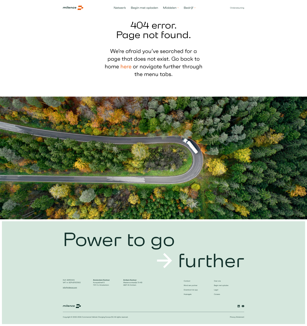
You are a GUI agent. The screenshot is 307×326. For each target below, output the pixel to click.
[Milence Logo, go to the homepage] (73, 8)
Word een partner (190, 285)
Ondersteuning (237, 8)
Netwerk (120, 8)
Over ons (217, 281)
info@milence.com (70, 287)
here (125, 66)
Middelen (169, 8)
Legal (216, 290)
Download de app (191, 290)
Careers (217, 294)
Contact (187, 281)
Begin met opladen (144, 8)
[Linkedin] (238, 306)
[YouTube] (243, 306)
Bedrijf (188, 8)
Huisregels (188, 294)
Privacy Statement (237, 317)
